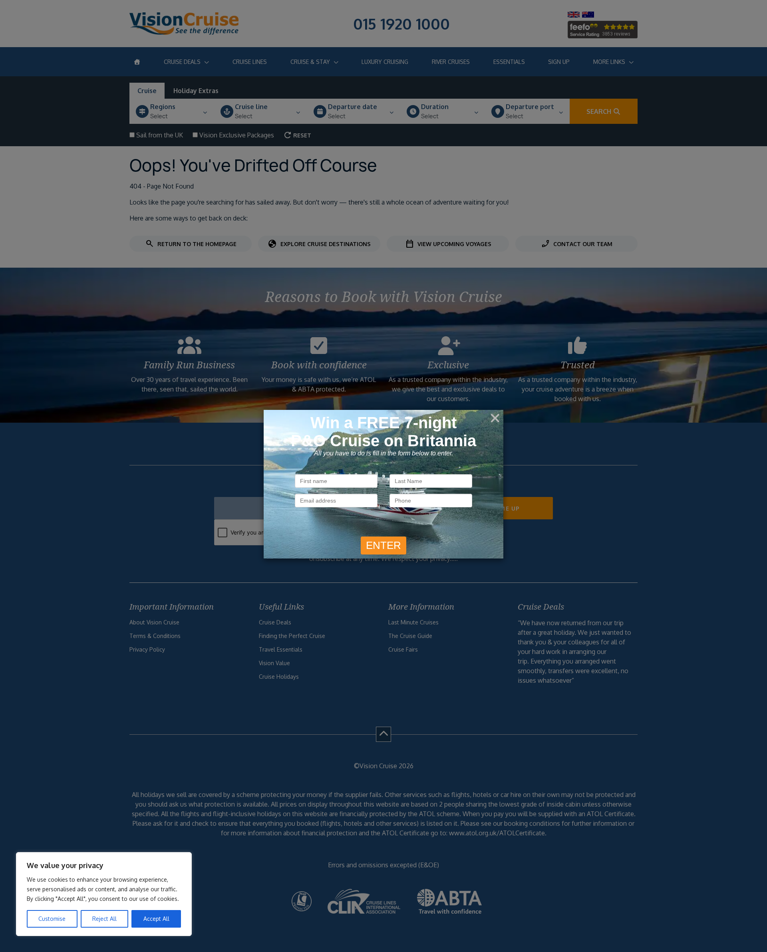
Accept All (156, 918)
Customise (52, 918)
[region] (104, 894)
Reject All (104, 918)
